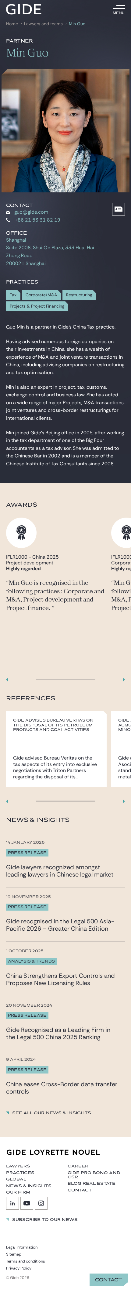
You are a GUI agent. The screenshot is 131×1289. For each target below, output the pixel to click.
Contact (108, 1279)
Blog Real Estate (91, 1183)
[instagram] (41, 1203)
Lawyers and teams (43, 24)
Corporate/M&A (41, 295)
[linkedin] (12, 1203)
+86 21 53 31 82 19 (37, 220)
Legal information (21, 1247)
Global (16, 1179)
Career (78, 1166)
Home (12, 24)
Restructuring (79, 295)
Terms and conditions (25, 1261)
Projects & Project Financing (37, 306)
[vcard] (118, 209)
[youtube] (26, 1203)
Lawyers (18, 1166)
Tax (13, 295)
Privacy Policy (18, 1268)
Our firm (18, 1192)
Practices (20, 1173)
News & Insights (28, 1186)
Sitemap (13, 1254)
